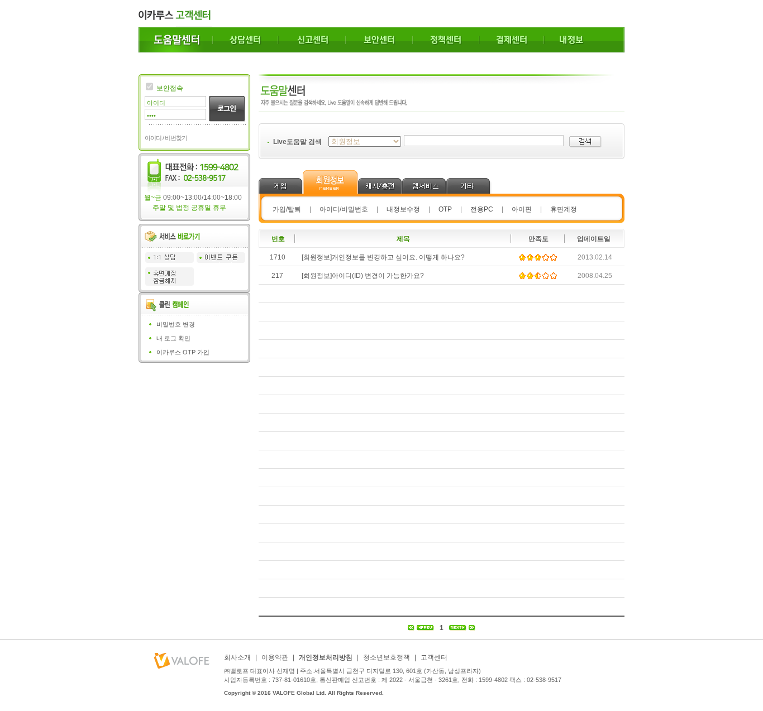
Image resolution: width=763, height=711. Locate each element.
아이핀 (522, 209)
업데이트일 (594, 239)
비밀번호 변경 (175, 324)
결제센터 (511, 39)
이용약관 (274, 657)
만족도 (538, 239)
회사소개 (237, 657)
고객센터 (434, 657)
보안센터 (379, 39)
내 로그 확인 (173, 338)
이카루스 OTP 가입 (182, 352)
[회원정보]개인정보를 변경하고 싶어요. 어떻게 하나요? (383, 257)
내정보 (584, 39)
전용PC (481, 209)
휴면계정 (563, 209)
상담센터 (245, 39)
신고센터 (312, 39)
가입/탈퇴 (287, 209)
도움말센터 (176, 39)
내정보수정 (403, 209)
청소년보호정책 (386, 657)
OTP (445, 209)
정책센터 (446, 39)
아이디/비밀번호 (343, 209)
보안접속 (169, 88)
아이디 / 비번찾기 (166, 137)
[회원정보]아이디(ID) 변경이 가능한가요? (363, 276)
